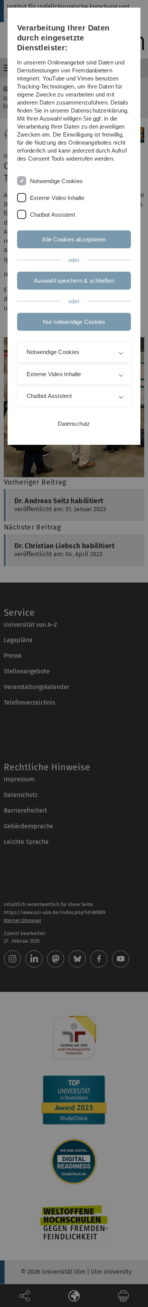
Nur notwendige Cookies (74, 322)
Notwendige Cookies (56, 181)
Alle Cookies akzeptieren (73, 239)
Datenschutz (74, 423)
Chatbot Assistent (52, 214)
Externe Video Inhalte (57, 198)
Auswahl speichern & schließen (74, 280)
